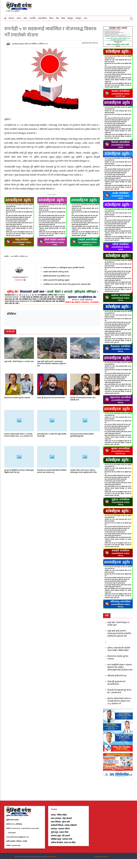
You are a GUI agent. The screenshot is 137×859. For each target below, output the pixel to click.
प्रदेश (25, 18)
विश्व (57, 18)
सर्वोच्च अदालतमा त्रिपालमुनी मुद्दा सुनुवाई (56, 280)
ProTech (105, 856)
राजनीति (33, 18)
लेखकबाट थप (19, 280)
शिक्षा (63, 18)
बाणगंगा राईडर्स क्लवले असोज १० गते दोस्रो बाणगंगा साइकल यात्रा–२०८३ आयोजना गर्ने (18, 435)
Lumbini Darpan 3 (19, 43)
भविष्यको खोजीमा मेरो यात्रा (117, 675)
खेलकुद (70, 18)
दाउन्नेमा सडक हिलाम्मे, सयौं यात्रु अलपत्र (56, 271)
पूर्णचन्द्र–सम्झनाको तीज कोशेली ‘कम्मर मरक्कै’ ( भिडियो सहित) (118, 649)
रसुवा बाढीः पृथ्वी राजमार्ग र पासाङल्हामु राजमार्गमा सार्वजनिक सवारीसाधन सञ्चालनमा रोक (51, 363)
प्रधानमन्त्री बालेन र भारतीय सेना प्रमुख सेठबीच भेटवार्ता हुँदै (51, 435)
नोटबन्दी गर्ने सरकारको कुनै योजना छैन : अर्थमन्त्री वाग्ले (83, 398)
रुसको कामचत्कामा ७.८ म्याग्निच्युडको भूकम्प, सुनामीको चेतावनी (63, 267)
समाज (19, 18)
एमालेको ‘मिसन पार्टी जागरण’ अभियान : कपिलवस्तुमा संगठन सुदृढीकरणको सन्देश (83, 471)
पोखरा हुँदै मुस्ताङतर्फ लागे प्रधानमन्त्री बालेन (51, 397)
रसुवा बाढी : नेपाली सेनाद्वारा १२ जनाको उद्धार (19, 361)
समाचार (11, 18)
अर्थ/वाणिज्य (42, 18)
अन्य (85, 18)
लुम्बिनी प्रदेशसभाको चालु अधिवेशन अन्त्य (56, 275)
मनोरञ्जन (78, 18)
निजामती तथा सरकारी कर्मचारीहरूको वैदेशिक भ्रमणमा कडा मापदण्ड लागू (51, 471)
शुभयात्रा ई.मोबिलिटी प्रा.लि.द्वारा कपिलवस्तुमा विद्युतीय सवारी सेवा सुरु (19, 471)
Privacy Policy (51, 856)
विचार (51, 18)
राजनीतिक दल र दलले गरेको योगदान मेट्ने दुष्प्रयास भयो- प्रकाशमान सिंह (66, 284)
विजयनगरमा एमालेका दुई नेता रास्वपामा (17, 397)
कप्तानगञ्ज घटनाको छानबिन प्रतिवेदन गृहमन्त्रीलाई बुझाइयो (82, 435)
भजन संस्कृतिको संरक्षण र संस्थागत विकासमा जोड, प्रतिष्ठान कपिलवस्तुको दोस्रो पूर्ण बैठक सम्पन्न (119, 667)
